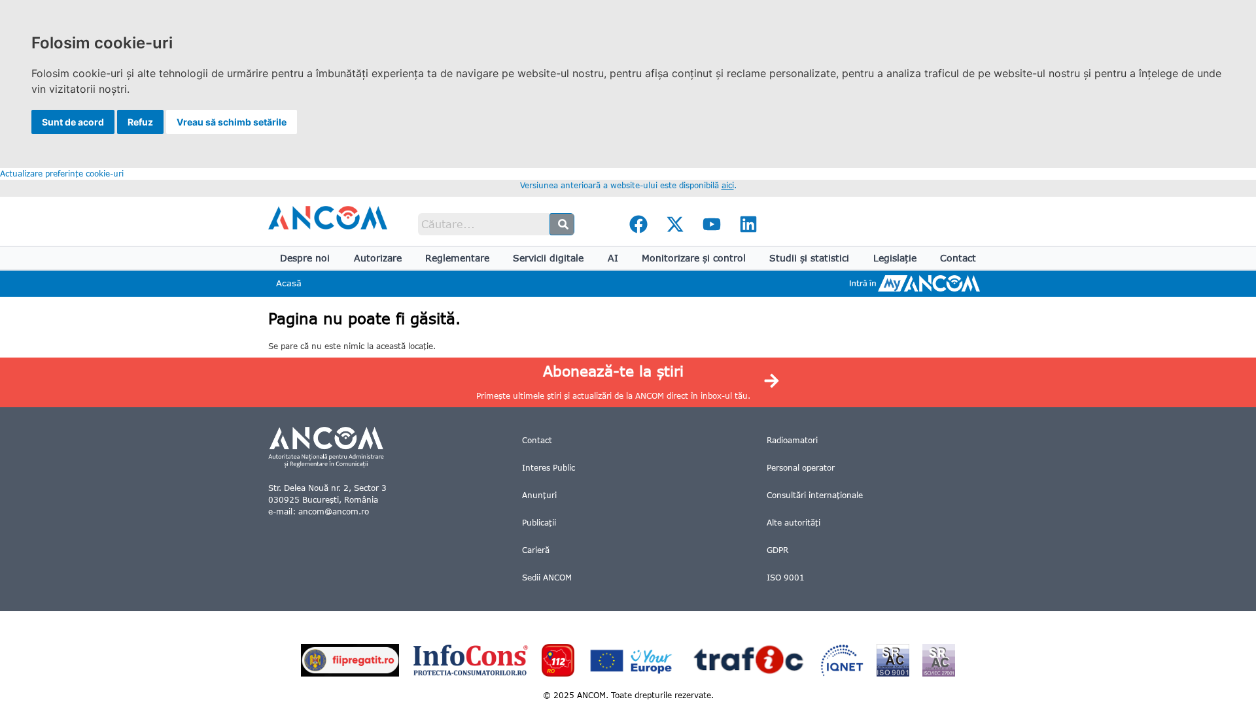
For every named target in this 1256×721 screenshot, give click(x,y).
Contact (958, 257)
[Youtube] (711, 224)
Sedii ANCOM (547, 577)
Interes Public (548, 468)
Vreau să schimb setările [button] (232, 121)
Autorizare (378, 257)
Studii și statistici (809, 257)
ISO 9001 (786, 577)
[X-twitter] (675, 224)
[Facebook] (638, 224)
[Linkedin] (748, 224)
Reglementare (457, 257)
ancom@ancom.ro (333, 511)
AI (613, 257)
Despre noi (305, 257)
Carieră (536, 550)
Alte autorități (793, 523)
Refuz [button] (140, 121)
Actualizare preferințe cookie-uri (62, 173)
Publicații (539, 523)
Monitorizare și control (694, 257)
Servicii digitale (548, 257)
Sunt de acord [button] (73, 121)
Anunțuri (539, 495)
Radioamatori (792, 440)
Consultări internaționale (815, 495)
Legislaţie (894, 257)
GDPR (777, 550)
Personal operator (801, 468)
